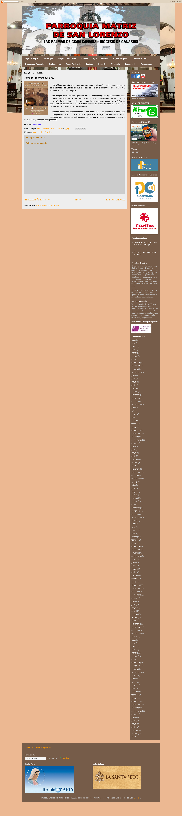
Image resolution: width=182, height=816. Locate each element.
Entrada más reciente (37, 199)
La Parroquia (48, 59)
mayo (133, 346)
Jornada (36, 132)
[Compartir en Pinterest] (85, 129)
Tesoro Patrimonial (73, 64)
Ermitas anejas (55, 64)
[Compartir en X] (81, 129)
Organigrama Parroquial (34, 64)
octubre (134, 369)
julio (133, 340)
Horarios (84, 59)
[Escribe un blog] (79, 129)
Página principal (31, 59)
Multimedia (115, 64)
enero (133, 359)
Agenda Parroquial (100, 59)
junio (133, 343)
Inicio (78, 199)
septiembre (136, 372)
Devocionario (130, 64)
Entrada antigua (115, 199)
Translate (65, 758)
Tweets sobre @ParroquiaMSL (38, 747)
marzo (134, 353)
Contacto (89, 64)
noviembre (135, 366)
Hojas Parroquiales (120, 59)
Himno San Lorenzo (141, 59)
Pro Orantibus (47, 132)
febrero (134, 356)
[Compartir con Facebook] (83, 129)
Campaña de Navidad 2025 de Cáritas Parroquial (145, 243)
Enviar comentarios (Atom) (47, 205)
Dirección (102, 64)
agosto (134, 443)
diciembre (135, 362)
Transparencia (146, 64)
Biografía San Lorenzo (67, 59)
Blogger (137, 798)
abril (133, 350)
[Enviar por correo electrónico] (77, 129)
